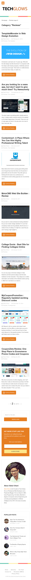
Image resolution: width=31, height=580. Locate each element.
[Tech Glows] (15, 8)
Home (6, 569)
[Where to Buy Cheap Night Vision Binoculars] (6, 553)
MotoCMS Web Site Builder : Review (15, 194)
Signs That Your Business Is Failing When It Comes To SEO (18, 520)
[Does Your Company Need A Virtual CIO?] (6, 529)
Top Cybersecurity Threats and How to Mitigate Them (18, 537)
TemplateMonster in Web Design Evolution (14, 34)
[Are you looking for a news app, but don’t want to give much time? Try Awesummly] (15, 105)
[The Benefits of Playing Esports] (6, 545)
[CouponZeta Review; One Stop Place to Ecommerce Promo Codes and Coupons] (15, 370)
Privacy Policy (15, 573)
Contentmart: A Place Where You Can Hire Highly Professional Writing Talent (15, 140)
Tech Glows (11, 576)
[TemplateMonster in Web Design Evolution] (15, 52)
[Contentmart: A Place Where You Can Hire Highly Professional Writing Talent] (15, 159)
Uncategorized (11, 305)
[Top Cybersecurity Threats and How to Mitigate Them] (6, 537)
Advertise (13, 569)
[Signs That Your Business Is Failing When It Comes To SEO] (6, 521)
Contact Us (8, 571)
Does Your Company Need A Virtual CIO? (17, 529)
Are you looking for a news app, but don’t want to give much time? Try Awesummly (15, 87)
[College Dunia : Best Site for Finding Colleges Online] (15, 263)
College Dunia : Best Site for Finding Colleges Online (15, 245)
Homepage (4, 20)
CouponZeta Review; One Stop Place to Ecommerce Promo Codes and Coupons (15, 351)
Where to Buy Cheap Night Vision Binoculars (18, 552)
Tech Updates (11, 41)
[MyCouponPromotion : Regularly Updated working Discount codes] (15, 316)
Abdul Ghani (7, 489)
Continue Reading (9, 74)
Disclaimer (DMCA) (19, 571)
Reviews (5, 41)
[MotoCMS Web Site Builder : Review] (15, 212)
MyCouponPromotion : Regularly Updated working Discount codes (15, 298)
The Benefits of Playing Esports (18, 544)
